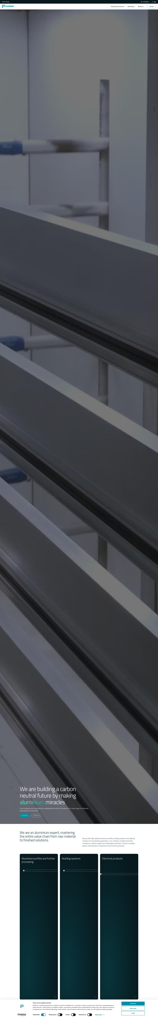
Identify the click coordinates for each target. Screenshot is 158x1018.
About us (140, 6)
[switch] (60, 1014)
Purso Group (5, 2)
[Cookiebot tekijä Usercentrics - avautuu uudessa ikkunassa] (22, 1015)
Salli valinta (133, 1008)
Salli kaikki (133, 1003)
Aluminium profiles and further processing (39, 927)
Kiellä (133, 1013)
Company (24, 815)
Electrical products (119, 927)
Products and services (117, 6)
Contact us (36, 815)
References (131, 6)
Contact (151, 6)
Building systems (79, 927)
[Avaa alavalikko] (124, 6)
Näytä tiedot (98, 1014)
